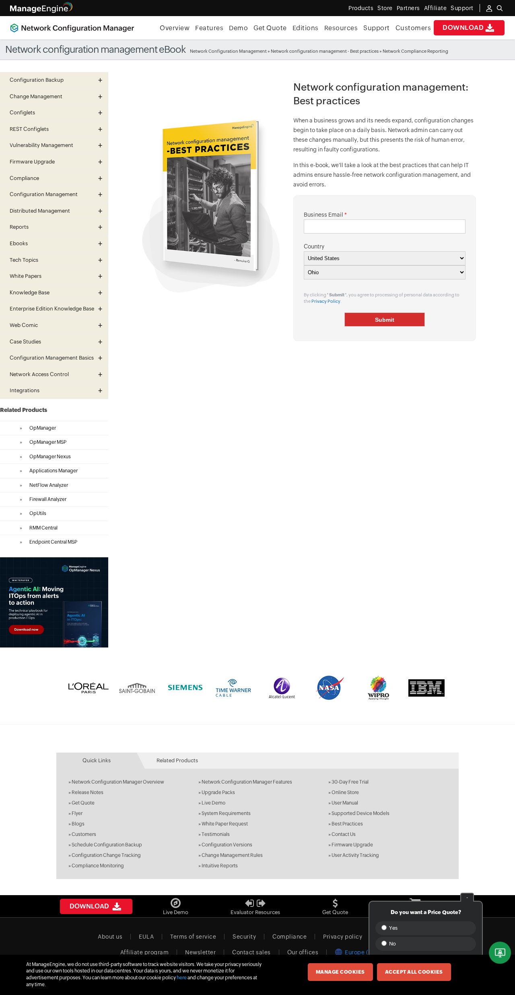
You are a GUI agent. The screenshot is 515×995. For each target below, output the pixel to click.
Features (209, 28)
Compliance (289, 936)
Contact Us (344, 834)
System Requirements (226, 813)
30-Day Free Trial (350, 782)
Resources (341, 28)
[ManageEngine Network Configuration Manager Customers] (257, 688)
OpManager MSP (47, 442)
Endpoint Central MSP (53, 542)
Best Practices (347, 824)
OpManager (42, 428)
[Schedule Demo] (500, 953)
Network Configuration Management (228, 51)
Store (385, 8)
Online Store (345, 792)
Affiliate (435, 8)
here (182, 978)
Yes (393, 928)
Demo (238, 28)
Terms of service (193, 936)
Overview (175, 28)
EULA (146, 936)
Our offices (303, 952)
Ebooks (19, 243)
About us (110, 936)
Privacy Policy (325, 301)
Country (314, 246)
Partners (408, 8)
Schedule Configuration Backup (107, 845)
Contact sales (251, 952)
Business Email (325, 214)
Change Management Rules (232, 855)
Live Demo (213, 803)
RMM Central (43, 528)
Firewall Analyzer (47, 499)
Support (376, 28)
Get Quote (270, 28)
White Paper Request (225, 824)
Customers (413, 28)
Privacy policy (342, 936)
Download (463, 27)
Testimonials (216, 834)
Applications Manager (53, 471)
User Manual (345, 803)
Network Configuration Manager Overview (118, 782)
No (392, 944)
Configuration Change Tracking (106, 855)
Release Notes (87, 792)
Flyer (77, 813)
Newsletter (200, 952)
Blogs (78, 824)
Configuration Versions (227, 845)
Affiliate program (144, 952)
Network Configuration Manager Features (247, 782)
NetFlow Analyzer (48, 485)
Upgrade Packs (218, 792)
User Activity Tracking (355, 855)
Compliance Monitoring (98, 866)
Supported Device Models (360, 813)
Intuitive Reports (220, 866)
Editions (306, 28)
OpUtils (37, 513)
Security (244, 936)
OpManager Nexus (50, 456)
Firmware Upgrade (352, 845)
